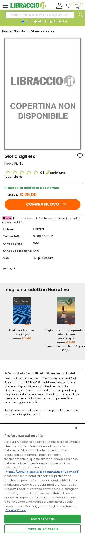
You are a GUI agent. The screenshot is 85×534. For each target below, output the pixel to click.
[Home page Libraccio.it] (28, 7)
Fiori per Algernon (21, 330)
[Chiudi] (76, 428)
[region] (42, 478)
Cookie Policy (15, 510)
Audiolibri (60, 21)
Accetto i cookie (42, 519)
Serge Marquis (66, 338)
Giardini (38, 229)
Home (6, 31)
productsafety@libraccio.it (23, 414)
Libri (28, 21)
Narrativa (21, 31)
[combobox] (40, 14)
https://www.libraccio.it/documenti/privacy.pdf (41, 472)
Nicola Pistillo (14, 163)
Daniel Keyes (22, 334)
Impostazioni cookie (42, 529)
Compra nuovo (42, 204)
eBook (42, 21)
